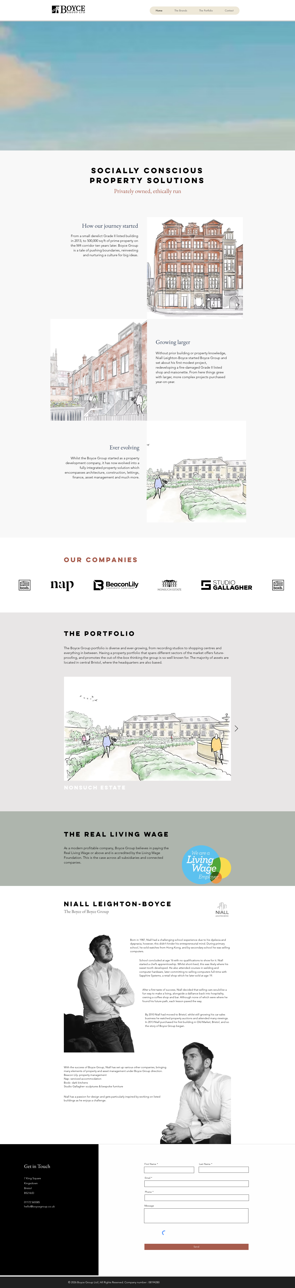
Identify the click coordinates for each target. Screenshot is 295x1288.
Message (149, 1205)
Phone (148, 1192)
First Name (150, 1164)
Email (147, 1178)
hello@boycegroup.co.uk (39, 1206)
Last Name (204, 1164)
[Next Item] (236, 728)
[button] (180, 10)
